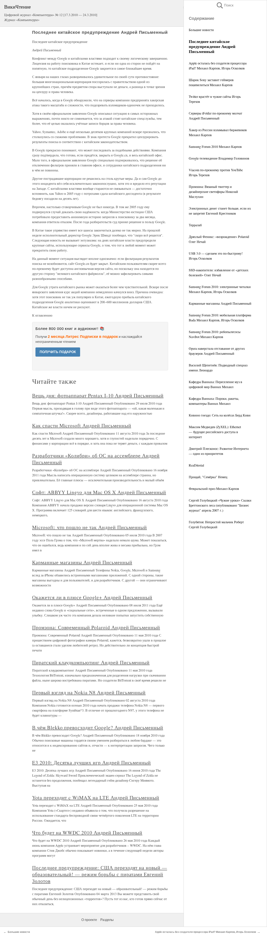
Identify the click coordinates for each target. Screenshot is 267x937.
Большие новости (201, 30)
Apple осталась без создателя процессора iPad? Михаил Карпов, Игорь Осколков (205, 932)
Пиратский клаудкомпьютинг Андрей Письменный (91, 662)
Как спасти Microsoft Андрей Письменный (81, 425)
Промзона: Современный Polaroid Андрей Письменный (96, 627)
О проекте (89, 920)
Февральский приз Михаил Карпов (214, 488)
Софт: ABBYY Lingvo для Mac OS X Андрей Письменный (99, 492)
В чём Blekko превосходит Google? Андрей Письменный (97, 727)
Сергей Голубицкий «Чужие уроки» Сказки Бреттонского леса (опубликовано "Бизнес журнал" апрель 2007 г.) (220, 505)
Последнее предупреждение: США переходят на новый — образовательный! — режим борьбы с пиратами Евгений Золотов (99, 874)
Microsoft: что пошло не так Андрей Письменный (89, 527)
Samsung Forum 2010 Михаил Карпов (215, 146)
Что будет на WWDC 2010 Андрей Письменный (87, 832)
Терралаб (195, 225)
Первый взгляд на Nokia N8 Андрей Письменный (89, 692)
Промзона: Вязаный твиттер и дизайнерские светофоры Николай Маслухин (213, 191)
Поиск (224, 5)
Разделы (107, 920)
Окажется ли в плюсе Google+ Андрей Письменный (92, 597)
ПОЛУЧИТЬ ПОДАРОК (58, 352)
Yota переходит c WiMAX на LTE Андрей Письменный (95, 797)
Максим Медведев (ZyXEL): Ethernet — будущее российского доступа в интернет (215, 432)
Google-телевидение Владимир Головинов (219, 158)
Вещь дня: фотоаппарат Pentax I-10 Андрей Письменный (98, 395)
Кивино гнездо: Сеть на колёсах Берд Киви (220, 415)
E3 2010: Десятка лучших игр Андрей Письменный (91, 762)
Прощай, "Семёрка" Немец (208, 477)
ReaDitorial (196, 465)
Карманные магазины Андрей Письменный (220, 303)
